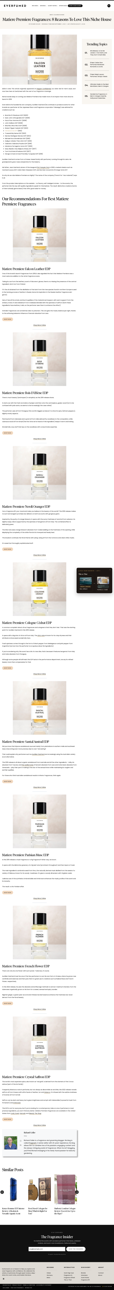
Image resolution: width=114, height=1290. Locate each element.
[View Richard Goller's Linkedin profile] (20, 1145)
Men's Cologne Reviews (57, 14)
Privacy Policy (17, 1285)
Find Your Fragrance (17, 1287)
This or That (68, 1280)
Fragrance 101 (85, 1280)
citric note (41, 635)
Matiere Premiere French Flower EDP (26, 966)
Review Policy (7, 1285)
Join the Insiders (76, 1249)
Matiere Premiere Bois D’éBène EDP (25, 392)
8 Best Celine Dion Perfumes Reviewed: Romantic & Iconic (97, 65)
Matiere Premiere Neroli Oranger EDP (26, 506)
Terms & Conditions (29, 1285)
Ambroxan (17, 1103)
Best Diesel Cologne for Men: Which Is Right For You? (37, 1211)
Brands (83, 1273)
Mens (48, 1277)
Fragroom (33, 1143)
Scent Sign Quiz (69, 1273)
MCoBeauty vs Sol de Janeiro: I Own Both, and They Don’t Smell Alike (98, 53)
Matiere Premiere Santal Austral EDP (25, 741)
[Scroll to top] (109, 1284)
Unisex (49, 1273)
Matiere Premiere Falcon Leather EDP (26, 268)
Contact (101, 1273)
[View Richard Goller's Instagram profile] (20, 1140)
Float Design (108, 1286)
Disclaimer (6, 1287)
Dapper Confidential (44, 89)
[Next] (77, 1192)
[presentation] (13, 1189)
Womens (50, 1275)
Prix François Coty (43, 167)
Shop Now (7, 319)
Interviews (63, 5)
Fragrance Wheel (69, 1277)
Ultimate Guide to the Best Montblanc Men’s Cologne (99, 85)
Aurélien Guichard (38, 754)
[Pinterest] (3, 1278)
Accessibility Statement (43, 1285)
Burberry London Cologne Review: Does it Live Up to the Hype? (65, 1211)
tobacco (47, 1092)
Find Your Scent (75, 5)
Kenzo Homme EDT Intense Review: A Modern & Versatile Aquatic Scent (13, 1211)
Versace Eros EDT (11, 131)
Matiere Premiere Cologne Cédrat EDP (27, 622)
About (100, 1275)
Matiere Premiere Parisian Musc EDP (25, 854)
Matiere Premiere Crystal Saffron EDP (26, 1076)
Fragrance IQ (68, 1275)
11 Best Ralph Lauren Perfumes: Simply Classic (98, 75)
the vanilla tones (27, 765)
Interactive (28, 1287)
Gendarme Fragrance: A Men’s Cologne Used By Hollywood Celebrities (98, 96)
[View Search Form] (108, 5)
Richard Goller (35, 24)
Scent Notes (85, 1277)
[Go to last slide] (2, 1192)
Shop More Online (39, 325)
